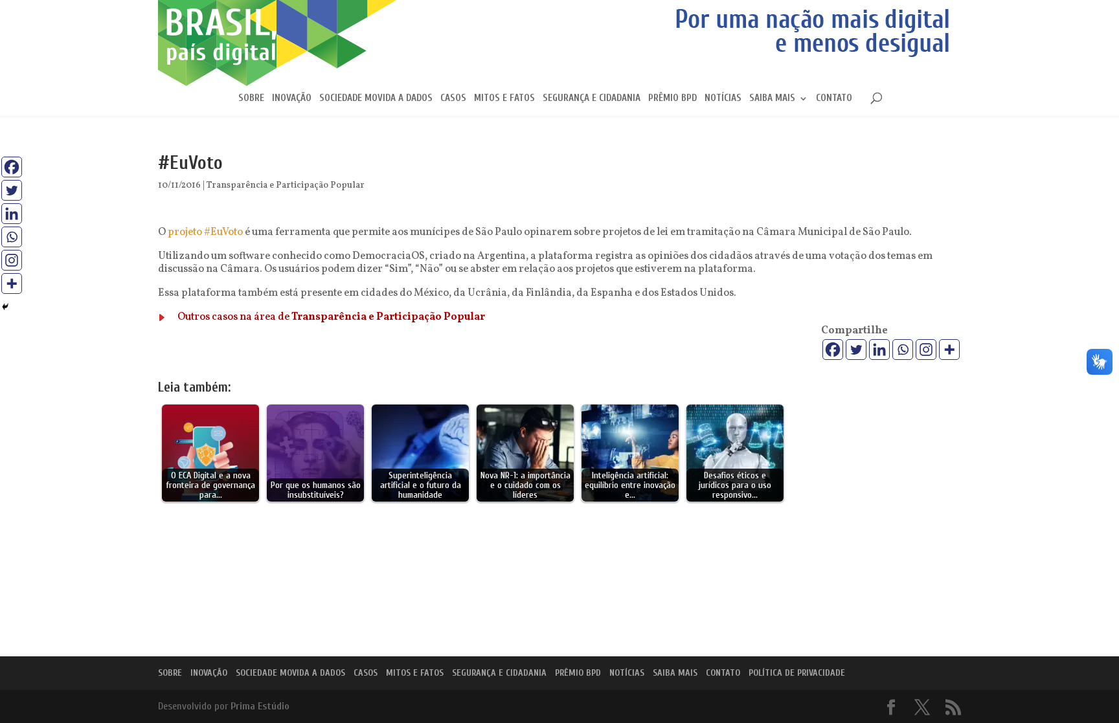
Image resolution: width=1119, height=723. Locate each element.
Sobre (251, 99)
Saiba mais (772, 99)
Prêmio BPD (672, 99)
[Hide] (5, 307)
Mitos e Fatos (504, 99)
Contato (834, 99)
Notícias (723, 99)
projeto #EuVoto (205, 232)
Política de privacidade (797, 672)
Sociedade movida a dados (376, 99)
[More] (949, 349)
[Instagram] (926, 349)
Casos (453, 99)
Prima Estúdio (260, 706)
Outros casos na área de (331, 317)
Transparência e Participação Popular (286, 185)
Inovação (291, 99)
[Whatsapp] (902, 349)
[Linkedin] (879, 349)
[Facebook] (832, 349)
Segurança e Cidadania (591, 99)
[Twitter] (856, 349)
